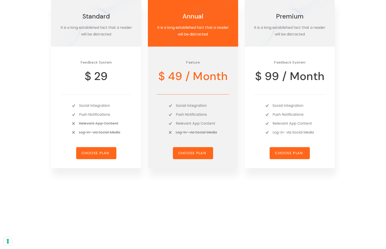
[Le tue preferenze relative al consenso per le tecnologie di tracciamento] (8, 241)
